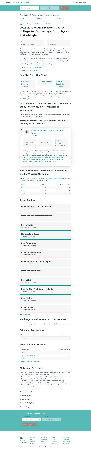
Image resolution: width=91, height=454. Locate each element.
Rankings (39, 18)
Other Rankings (38, 67)
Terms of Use (65, 437)
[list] (45, 18)
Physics (23, 358)
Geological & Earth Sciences (28, 355)
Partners (43, 443)
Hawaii (23, 194)
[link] (45, 18)
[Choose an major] (49, 8)
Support (32, 443)
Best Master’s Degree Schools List (31, 70)
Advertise (43, 441)
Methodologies (44, 439)
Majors (17, 2)
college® (23, 441)
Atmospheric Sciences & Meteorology (30, 361)
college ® (10, 2)
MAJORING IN (45, 416)
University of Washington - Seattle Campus (46, 131)
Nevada (23, 191)
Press (31, 439)
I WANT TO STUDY (26, 416)
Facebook (54, 441)
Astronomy (24, 338)
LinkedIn (54, 443)
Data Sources (44, 437)
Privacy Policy (65, 439)
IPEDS (56, 377)
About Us (32, 437)
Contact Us (32, 441)
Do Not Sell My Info (65, 443)
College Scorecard (51, 385)
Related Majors (58, 18)
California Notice (66, 441)
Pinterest (54, 439)
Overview (22, 18)
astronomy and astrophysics (34, 51)
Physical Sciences (25, 2)
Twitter (53, 437)
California (23, 188)
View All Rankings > (25, 315)
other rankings (54, 97)
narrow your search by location (47, 95)
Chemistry (23, 352)
